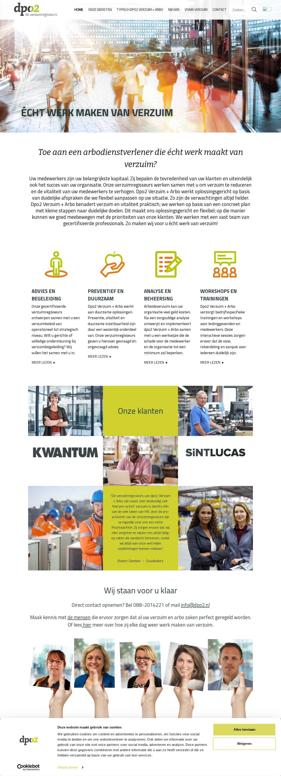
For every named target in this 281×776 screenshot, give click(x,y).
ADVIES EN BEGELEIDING (46, 294)
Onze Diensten (100, 9)
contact (220, 9)
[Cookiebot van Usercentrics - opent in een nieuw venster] (28, 767)
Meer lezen (42, 362)
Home (78, 9)
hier (86, 625)
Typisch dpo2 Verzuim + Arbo (140, 9)
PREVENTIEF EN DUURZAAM (106, 294)
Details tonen (68, 767)
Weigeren (244, 743)
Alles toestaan (244, 729)
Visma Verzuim (196, 9)
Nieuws (174, 9)
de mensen (79, 617)
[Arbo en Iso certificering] (266, 10)
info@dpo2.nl (195, 605)
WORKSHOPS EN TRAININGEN (218, 294)
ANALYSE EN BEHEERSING (158, 294)
